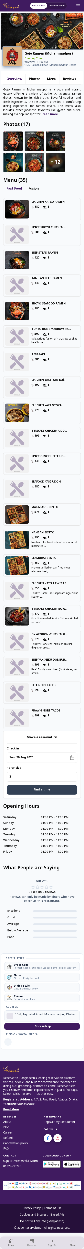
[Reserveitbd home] (12, 5)
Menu (51, 79)
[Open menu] (78, 5)
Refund (8, 1138)
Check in (13, 749)
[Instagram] (57, 1138)
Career (7, 1133)
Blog (6, 1127)
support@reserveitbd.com (20, 1161)
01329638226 (12, 1166)
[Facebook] (48, 1138)
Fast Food (14, 188)
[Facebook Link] (8, 1042)
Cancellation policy (15, 1143)
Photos (34, 79)
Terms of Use (53, 1208)
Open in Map (43, 1026)
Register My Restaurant (59, 1122)
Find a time (42, 790)
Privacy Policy (32, 1208)
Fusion (34, 188)
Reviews (69, 79)
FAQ (6, 1149)
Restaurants (38, 5)
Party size (14, 768)
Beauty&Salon (57, 5)
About (7, 1122)
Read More (11, 1110)
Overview (14, 79)
